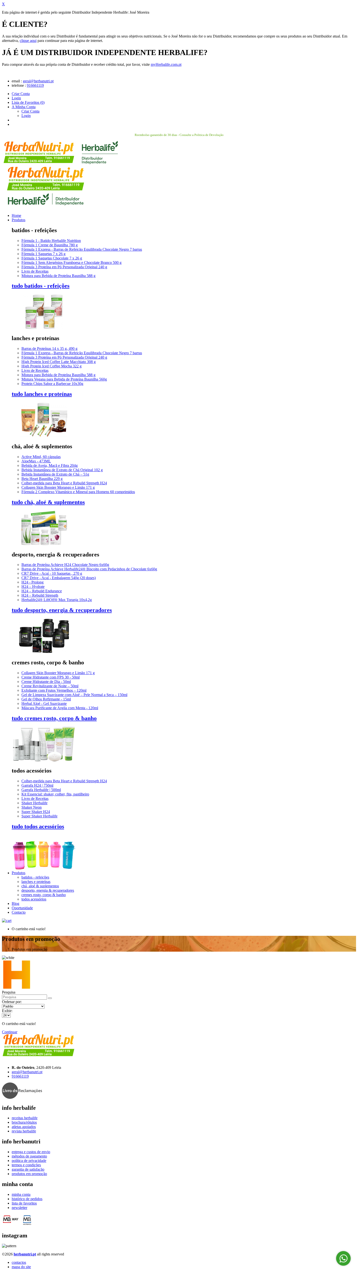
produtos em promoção (29, 1174)
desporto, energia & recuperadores (47, 890)
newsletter (19, 1208)
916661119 (35, 85)
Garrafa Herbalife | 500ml (41, 790)
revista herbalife (24, 1131)
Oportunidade (22, 908)
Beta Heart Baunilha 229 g (42, 479)
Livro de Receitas (34, 271)
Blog (15, 903)
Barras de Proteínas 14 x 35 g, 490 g (49, 348)
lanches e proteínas (35, 882)
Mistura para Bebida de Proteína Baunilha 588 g (58, 276)
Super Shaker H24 (35, 812)
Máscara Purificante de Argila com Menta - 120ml (59, 708)
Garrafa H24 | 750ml (37, 785)
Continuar (9, 1032)
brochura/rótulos (24, 1122)
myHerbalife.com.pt (166, 64)
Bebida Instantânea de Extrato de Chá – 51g (55, 474)
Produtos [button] (18, 873)
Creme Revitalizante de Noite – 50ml (49, 686)
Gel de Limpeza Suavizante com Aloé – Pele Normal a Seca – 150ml (74, 695)
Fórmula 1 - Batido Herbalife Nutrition (51, 241)
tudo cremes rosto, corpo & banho (54, 718)
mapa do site (21, 1267)
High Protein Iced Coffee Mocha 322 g (51, 366)
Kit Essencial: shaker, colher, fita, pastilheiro (55, 794)
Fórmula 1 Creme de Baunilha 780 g (49, 245)
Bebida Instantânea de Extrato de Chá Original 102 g (62, 470)
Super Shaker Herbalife (39, 816)
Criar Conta (21, 94)
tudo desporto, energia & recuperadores (62, 610)
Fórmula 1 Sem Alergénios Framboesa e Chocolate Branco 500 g (71, 262)
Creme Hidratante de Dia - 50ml (46, 682)
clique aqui (28, 40)
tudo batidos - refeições (40, 286)
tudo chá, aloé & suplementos (48, 502)
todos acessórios (33, 899)
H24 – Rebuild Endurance (41, 591)
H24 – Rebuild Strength (39, 595)
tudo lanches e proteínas (42, 394)
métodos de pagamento (29, 1156)
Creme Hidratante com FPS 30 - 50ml (50, 677)
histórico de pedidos (27, 1199)
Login (16, 98)
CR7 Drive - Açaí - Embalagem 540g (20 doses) (58, 578)
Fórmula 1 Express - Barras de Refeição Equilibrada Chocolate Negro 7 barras (81, 249)
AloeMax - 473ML (36, 461)
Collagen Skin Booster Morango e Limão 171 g (58, 487)
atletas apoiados (24, 1127)
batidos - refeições (35, 877)
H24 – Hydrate (33, 586)
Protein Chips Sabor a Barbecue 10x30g (52, 384)
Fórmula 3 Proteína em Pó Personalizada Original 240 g (64, 267)
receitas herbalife (25, 1118)
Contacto (19, 912)
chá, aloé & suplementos (40, 886)
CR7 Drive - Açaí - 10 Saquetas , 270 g (51, 573)
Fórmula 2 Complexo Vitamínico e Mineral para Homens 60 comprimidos (78, 492)
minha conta (21, 1194)
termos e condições (26, 1165)
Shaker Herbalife (34, 803)
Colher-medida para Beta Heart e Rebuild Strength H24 (64, 483)
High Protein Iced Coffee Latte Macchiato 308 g (58, 362)
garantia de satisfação (28, 1169)
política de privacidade (29, 1160)
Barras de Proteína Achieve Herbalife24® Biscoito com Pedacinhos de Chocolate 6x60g (89, 569)
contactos (19, 1262)
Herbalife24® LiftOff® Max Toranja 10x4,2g (56, 600)
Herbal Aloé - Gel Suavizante (44, 703)
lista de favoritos (24, 1203)
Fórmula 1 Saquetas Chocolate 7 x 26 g (51, 258)
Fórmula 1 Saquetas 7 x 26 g (43, 254)
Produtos (18, 220)
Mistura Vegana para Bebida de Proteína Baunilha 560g (64, 379)
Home (16, 215)
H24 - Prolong (32, 582)
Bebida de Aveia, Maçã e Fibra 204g (49, 465)
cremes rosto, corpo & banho (43, 895)
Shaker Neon (31, 807)
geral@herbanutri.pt (38, 81)
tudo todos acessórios (38, 826)
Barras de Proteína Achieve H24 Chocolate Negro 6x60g (65, 565)
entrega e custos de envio (31, 1152)
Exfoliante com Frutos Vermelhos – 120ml (53, 690)
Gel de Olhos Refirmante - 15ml (46, 699)
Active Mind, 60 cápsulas (41, 457)
